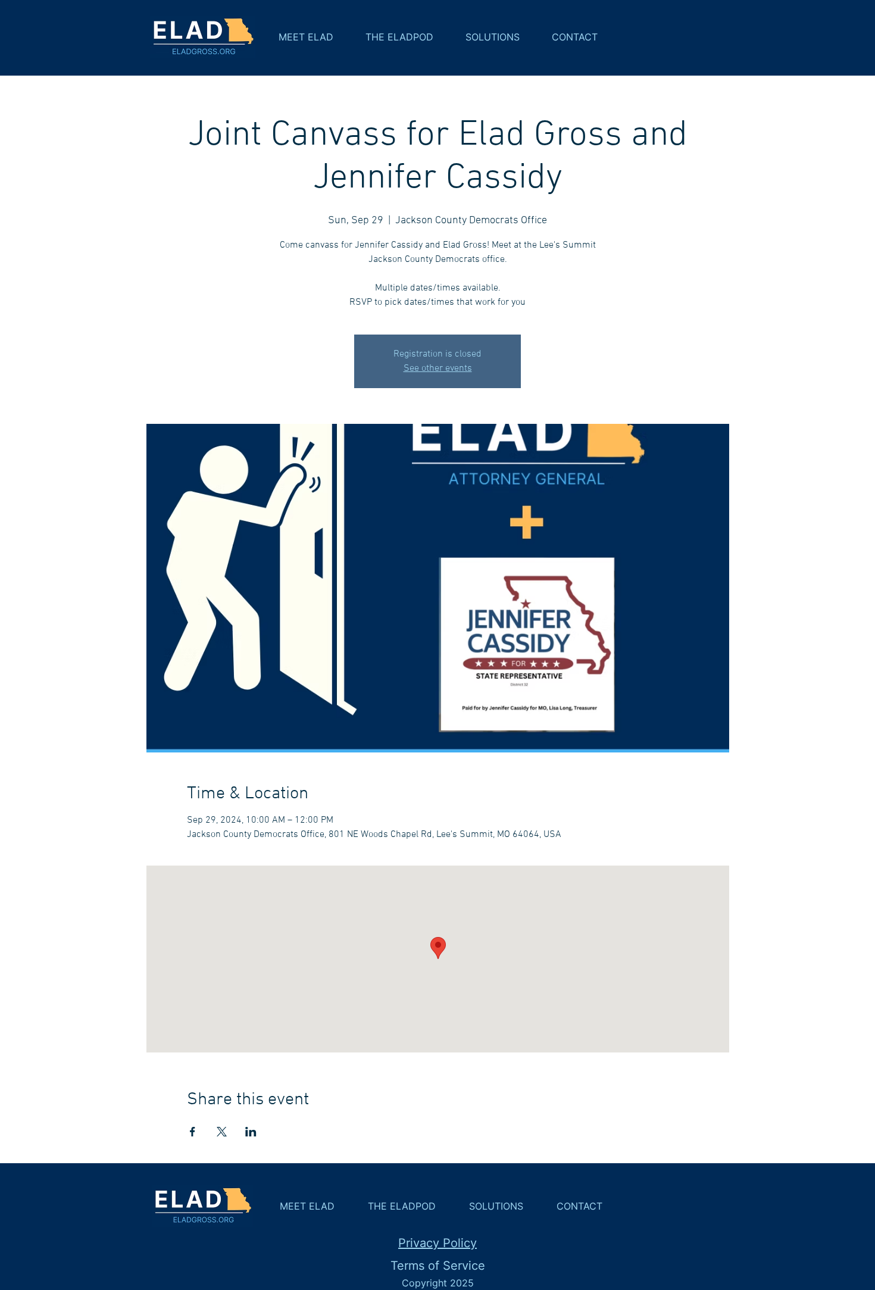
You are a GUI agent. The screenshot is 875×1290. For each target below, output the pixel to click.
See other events (438, 368)
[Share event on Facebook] (192, 1131)
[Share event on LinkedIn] (251, 1131)
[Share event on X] (221, 1131)
